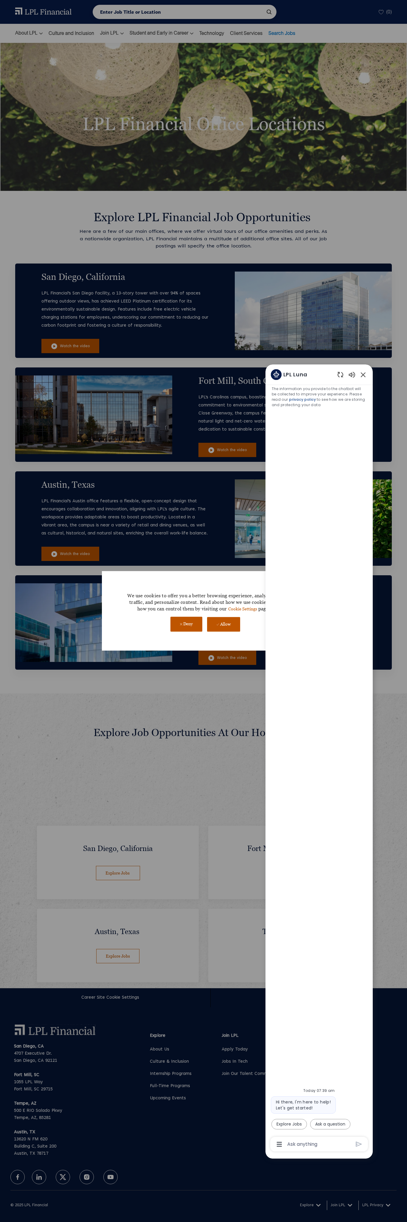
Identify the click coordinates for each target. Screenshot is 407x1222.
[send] (359, 1144)
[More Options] (279, 1144)
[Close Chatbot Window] (363, 374)
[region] (319, 759)
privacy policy (302, 399)
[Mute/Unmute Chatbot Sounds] (351, 374)
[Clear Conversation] (340, 374)
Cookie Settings (242, 608)
